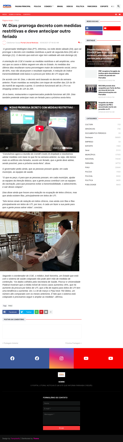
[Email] (46, 312)
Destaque (103, 137)
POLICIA (37, 6)
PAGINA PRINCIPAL (23, 6)
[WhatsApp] (37, 312)
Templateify (15, 438)
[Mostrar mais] (51, 312)
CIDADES (48, 6)
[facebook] (116, 14)
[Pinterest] (41, 312)
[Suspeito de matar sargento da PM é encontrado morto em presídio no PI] (91, 105)
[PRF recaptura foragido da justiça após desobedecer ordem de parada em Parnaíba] (91, 74)
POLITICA (80, 6)
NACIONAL (103, 159)
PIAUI (17, 20)
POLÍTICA (103, 180)
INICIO (4, 14)
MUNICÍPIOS (103, 155)
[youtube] (120, 14)
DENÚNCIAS (103, 129)
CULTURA (103, 124)
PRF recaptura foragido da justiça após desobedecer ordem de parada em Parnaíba (109, 74)
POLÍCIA (103, 172)
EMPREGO (103, 142)
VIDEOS (69, 6)
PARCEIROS (92, 6)
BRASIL (60, 6)
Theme (36, 438)
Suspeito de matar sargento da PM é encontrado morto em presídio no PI (107, 105)
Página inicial (7, 20)
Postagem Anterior (11, 343)
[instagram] (94, 33)
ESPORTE (104, 6)
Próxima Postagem (72, 343)
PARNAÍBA (103, 163)
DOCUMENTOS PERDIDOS (103, 133)
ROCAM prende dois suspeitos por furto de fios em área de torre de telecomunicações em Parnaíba (109, 90)
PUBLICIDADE (103, 185)
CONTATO (26, 14)
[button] (113, 6)
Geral (103, 150)
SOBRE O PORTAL (15, 14)
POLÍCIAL (103, 176)
